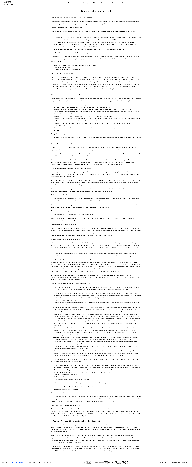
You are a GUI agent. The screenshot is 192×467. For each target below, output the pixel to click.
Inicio (68, 3)
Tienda (124, 3)
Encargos (86, 3)
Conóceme (104, 3)
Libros (95, 3)
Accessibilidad (48, 462)
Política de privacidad (18, 462)
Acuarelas (76, 3)
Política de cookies (34, 462)
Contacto (115, 3)
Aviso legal (5, 462)
